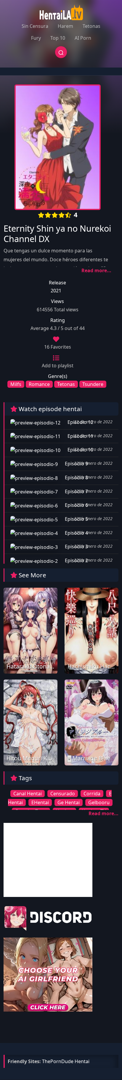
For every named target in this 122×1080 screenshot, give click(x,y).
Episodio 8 (76, 477)
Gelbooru (99, 802)
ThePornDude (57, 1061)
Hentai (82, 1061)
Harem (65, 26)
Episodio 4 (76, 533)
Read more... (96, 270)
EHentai (40, 802)
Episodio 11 (79, 436)
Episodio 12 (79, 422)
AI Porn (83, 38)
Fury (36, 38)
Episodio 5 (76, 519)
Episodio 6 (76, 505)
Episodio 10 (79, 449)
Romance (39, 384)
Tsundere (92, 384)
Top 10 (57, 38)
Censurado (62, 793)
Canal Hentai (27, 793)
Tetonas (91, 26)
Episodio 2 (76, 560)
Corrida (92, 793)
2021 (56, 290)
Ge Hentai (68, 802)
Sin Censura (35, 26)
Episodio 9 (76, 463)
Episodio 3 (76, 546)
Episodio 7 (76, 491)
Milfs (15, 384)
